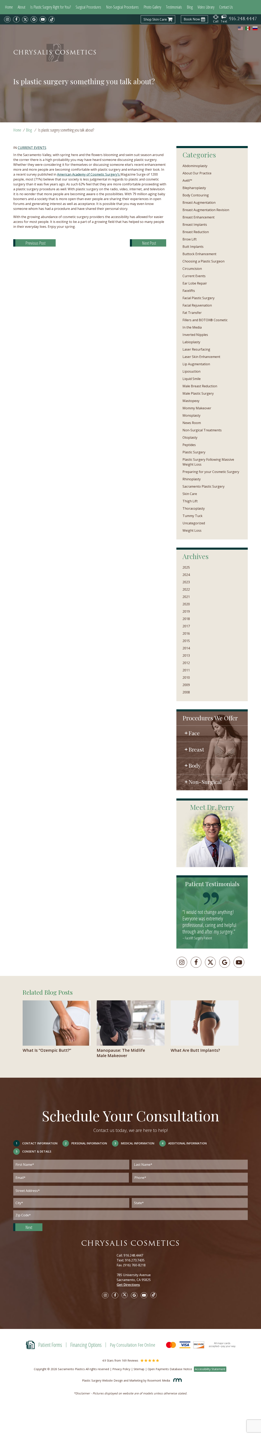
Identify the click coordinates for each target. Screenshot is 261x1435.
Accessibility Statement (210, 1369)
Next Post (149, 243)
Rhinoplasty (191, 479)
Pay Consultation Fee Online (132, 1344)
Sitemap (139, 1369)
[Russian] (255, 28)
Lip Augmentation (196, 364)
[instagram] (7, 19)
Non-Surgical (205, 781)
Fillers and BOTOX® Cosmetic (205, 320)
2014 (186, 648)
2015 (186, 641)
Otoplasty (189, 437)
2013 (186, 655)
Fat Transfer (192, 312)
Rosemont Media (159, 1380)
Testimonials (174, 7)
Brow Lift (189, 239)
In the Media (192, 327)
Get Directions (128, 1284)
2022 (186, 589)
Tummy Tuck (192, 516)
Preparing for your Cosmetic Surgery (210, 471)
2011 (186, 670)
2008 (186, 692)
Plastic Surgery (193, 452)
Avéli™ (187, 180)
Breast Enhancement (198, 217)
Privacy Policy (121, 1369)
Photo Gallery (152, 7)
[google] (34, 19)
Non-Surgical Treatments (202, 430)
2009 (186, 685)
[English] (240, 28)
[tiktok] (52, 19)
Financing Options (86, 1344)
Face (194, 733)
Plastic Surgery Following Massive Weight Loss (208, 462)
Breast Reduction (195, 232)
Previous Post (35, 243)
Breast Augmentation (199, 202)
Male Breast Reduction (199, 386)
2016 (186, 633)
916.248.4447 (133, 1255)
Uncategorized (193, 523)
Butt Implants (192, 246)
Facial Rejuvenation (197, 305)
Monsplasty (191, 415)
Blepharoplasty (194, 188)
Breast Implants (194, 224)
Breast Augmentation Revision (205, 210)
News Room (191, 423)
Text (224, 21)
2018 (186, 619)
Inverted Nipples (195, 334)
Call (216, 21)
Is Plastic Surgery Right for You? (50, 7)
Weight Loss (191, 530)
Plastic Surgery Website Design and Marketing (112, 1380)
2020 (186, 604)
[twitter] (25, 19)
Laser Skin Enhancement (201, 356)
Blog (190, 7)
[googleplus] (224, 962)
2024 (186, 574)
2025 (186, 567)
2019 (186, 611)
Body (195, 765)
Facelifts (188, 290)
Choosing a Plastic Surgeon (203, 261)
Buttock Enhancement (199, 254)
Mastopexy (190, 401)
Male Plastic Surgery (198, 393)
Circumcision (192, 268)
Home (9, 7)
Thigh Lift (190, 501)
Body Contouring (195, 195)
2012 (186, 663)
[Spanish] (248, 28)
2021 (186, 597)
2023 (186, 582)
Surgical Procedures (88, 7)
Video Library (206, 7)
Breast (196, 749)
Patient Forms (50, 1344)
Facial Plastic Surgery (198, 298)
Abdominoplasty (194, 166)
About (21, 7)
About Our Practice (196, 173)
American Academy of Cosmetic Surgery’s (89, 174)
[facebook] (16, 19)
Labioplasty (191, 342)
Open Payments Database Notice (170, 1369)
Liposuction (191, 371)
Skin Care (189, 494)
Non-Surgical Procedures (122, 7)
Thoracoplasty (193, 508)
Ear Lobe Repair (194, 283)
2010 (186, 677)
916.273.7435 (135, 1260)
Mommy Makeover (196, 408)
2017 (186, 626)
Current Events (32, 147)
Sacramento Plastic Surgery (203, 486)
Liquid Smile (191, 378)
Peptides (189, 445)
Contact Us (226, 7)
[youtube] (43, 19)
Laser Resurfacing (196, 349)
